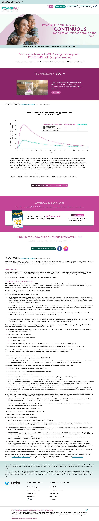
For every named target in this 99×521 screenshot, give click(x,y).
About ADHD (31, 493)
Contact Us (30, 496)
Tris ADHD (53, 487)
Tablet (51, 6)
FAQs (74, 46)
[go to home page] (10, 9)
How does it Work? (44, 46)
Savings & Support (72, 6)
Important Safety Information (64, 2)
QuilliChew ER (54, 493)
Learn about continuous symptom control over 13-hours (49, 185)
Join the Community (85, 6)
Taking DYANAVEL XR (29, 46)
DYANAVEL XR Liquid (56, 490)
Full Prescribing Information (21, 457)
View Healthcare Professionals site (11, 2)
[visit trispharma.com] (16, 483)
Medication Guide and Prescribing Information (85, 2)
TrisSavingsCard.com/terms (27, 104)
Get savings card (77, 215)
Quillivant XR (54, 496)
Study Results (56, 46)
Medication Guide (77, 457)
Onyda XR (53, 499)
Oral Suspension (60, 6)
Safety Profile (66, 46)
